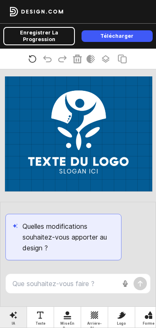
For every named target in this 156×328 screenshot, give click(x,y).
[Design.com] (36, 11)
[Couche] (107, 59)
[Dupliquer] (124, 58)
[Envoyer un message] (140, 283)
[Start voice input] (125, 283)
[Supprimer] (79, 58)
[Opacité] (92, 59)
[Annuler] (49, 58)
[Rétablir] (64, 58)
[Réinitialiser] (34, 58)
